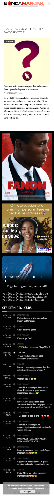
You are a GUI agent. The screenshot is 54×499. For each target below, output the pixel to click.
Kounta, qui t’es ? (24, 338)
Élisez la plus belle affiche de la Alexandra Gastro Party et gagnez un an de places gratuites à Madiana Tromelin (34, 404)
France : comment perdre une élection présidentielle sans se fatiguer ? (33, 368)
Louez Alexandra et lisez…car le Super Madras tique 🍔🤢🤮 (33, 451)
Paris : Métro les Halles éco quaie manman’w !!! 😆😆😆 (31, 474)
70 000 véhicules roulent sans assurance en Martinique (30, 357)
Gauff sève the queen (26, 329)
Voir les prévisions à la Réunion (23, 299)
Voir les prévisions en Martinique (24, 296)
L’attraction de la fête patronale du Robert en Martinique (32, 319)
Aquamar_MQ (38, 286)
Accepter (28, 491)
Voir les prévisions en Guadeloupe (25, 293)
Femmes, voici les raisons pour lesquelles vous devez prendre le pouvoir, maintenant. (26, 88)
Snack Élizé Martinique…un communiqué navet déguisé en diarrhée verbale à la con (34, 427)
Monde (20, 326)
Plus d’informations (36, 488)
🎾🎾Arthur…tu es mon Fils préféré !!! (33, 347)
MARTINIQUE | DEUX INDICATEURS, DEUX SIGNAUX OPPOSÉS (32, 440)
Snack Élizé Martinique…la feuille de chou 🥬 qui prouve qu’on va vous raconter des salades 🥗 (32, 390)
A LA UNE (9, 41)
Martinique (23, 315)
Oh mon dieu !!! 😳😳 (26, 378)
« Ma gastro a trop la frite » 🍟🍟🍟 (33, 416)
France (20, 364)
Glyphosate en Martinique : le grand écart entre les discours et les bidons (33, 463)
